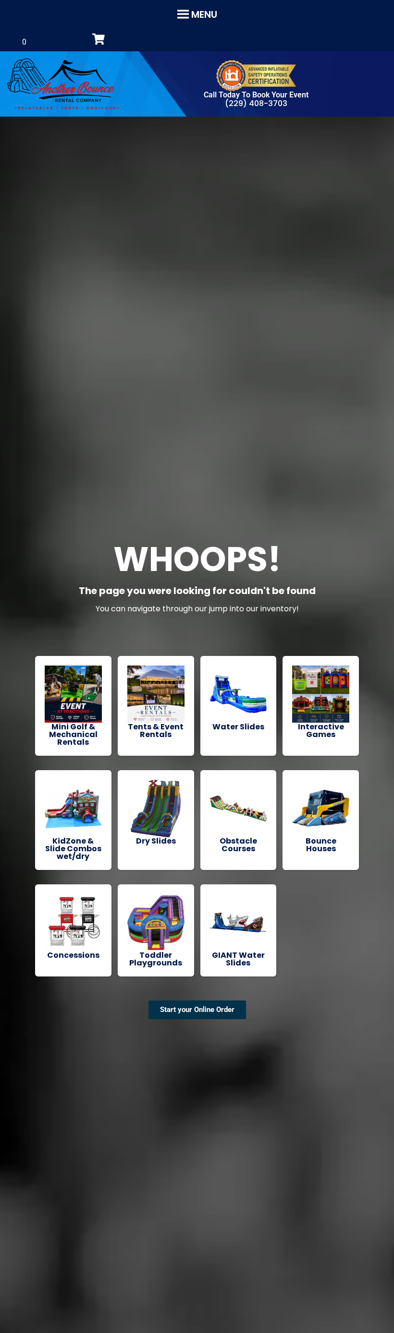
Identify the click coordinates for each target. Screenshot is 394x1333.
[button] (204, 14)
